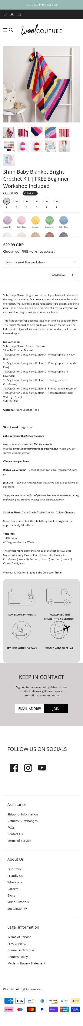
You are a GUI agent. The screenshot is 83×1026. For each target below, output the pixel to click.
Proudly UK (15, 876)
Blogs (11, 895)
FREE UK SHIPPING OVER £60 (41, 4)
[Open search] (11, 30)
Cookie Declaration (20, 950)
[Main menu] (5, 30)
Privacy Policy (16, 944)
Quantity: (58, 275)
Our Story (14, 869)
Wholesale (14, 882)
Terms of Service (19, 841)
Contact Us (15, 834)
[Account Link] (12, 14)
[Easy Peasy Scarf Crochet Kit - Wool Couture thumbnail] (9, 146)
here (58, 572)
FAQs (11, 827)
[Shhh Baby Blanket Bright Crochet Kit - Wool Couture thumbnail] (9, 132)
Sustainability (17, 909)
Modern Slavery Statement (26, 963)
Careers (13, 889)
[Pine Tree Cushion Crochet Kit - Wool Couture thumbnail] (50, 146)
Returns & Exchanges (22, 821)
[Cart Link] (19, 14)
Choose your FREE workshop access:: (29, 251)
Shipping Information (22, 814)
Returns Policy (17, 957)
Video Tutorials (18, 902)
